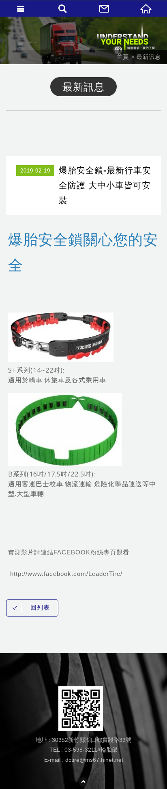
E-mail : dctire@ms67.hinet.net (83, 760)
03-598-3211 (80, 749)
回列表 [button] (40, 607)
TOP (83, 782)
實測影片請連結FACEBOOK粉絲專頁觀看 (68, 552)
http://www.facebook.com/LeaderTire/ (65, 573)
